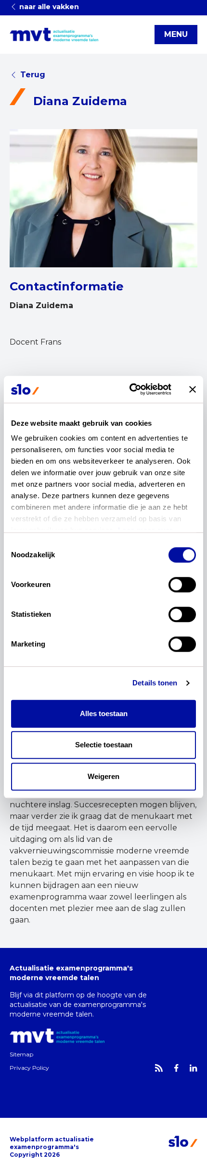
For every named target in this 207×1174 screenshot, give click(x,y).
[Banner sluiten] (192, 389)
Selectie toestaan (103, 745)
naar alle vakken (48, 6)
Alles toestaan (104, 713)
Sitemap (21, 1054)
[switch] (182, 584)
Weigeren (103, 776)
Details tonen (154, 683)
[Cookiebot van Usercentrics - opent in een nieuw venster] (130, 389)
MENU (176, 34)
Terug (32, 74)
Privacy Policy (29, 1067)
